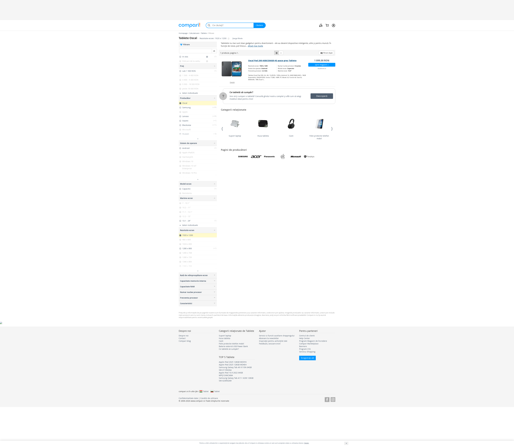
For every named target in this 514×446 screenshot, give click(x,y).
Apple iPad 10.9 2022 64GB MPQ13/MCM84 (231, 374)
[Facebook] (327, 399)
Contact (182, 338)
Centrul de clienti (307, 335)
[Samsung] (243, 156)
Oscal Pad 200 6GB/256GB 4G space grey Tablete (272, 60)
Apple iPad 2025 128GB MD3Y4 (232, 362)
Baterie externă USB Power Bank (233, 346)
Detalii (232, 82)
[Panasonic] (269, 156)
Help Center (304, 338)
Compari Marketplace (308, 343)
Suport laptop (235, 136)
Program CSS (305, 349)
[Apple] (282, 156)
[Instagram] (333, 399)
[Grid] (281, 53)
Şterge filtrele (237, 38)
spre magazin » (322, 64)
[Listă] (276, 53)
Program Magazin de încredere (313, 341)
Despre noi (183, 335)
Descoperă (321, 96)
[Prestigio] (309, 156)
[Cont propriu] (333, 25)
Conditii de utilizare (209, 398)
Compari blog (185, 341)
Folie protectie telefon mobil (319, 137)
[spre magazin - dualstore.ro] (233, 69)
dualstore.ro (322, 68)
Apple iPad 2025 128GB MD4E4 (232, 364)
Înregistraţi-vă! (307, 358)
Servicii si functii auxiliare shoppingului (276, 335)
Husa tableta (263, 136)
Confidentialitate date (188, 398)
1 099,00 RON (321, 60)
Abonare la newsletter (269, 338)
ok (214, 51)
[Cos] (327, 25)
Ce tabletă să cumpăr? (241, 92)
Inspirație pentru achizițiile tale (273, 341)
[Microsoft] (296, 156)
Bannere (303, 346)
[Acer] (256, 156)
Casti (291, 136)
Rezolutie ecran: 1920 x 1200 (213, 38)
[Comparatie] (320, 25)
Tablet (206, 391)
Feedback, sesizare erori (270, 343)
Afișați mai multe (255, 46)
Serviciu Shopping (307, 351)
